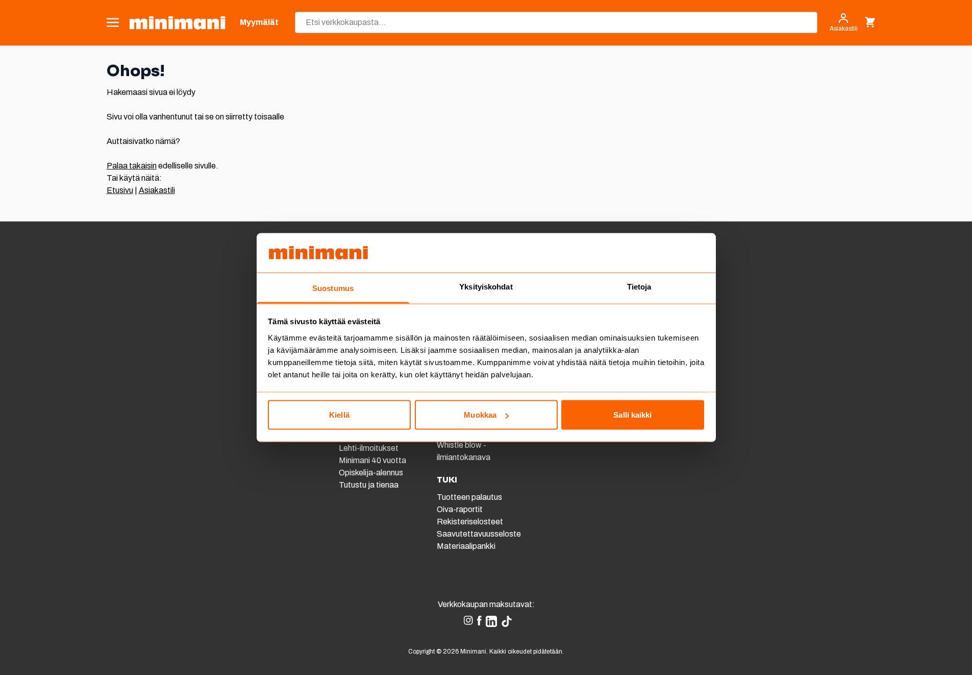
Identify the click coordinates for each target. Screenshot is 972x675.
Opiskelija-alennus (371, 472)
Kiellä (339, 415)
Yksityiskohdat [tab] (485, 286)
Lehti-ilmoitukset (368, 448)
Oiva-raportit (460, 509)
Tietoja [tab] (639, 286)
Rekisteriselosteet (470, 521)
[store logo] (177, 23)
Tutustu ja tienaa (368, 484)
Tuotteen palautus (470, 497)
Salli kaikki (632, 415)
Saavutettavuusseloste (479, 533)
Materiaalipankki (466, 546)
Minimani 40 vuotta (372, 460)
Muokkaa (480, 415)
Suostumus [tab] (333, 287)
